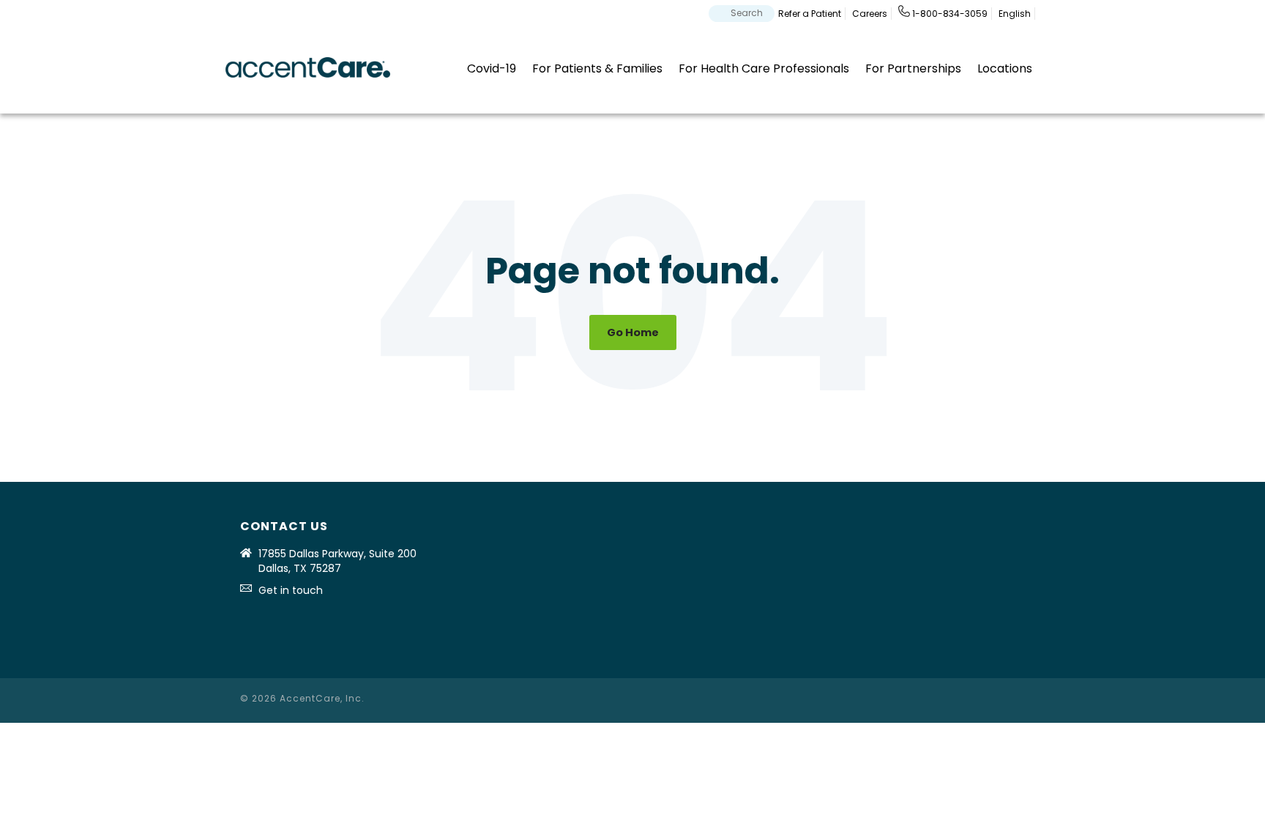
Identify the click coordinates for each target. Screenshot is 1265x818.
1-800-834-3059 (949, 13)
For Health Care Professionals (764, 69)
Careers (869, 13)
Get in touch (290, 590)
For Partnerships (913, 69)
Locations (1004, 69)
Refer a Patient (809, 13)
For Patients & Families (597, 69)
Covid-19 (491, 69)
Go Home (633, 332)
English (1015, 13)
